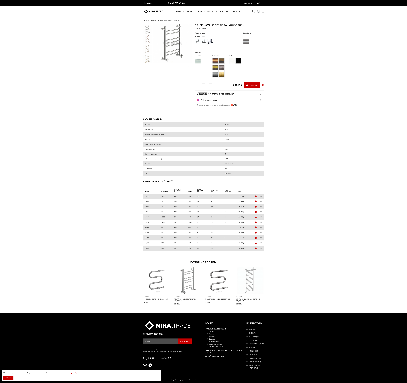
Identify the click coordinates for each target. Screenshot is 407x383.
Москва (252, 329)
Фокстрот (212, 334)
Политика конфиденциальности (231, 380)
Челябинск (254, 351)
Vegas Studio (193, 380)
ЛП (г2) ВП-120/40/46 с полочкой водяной (248, 300)
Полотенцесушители (165, 20)
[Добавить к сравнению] (262, 85)
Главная (180, 11)
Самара (252, 333)
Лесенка (211, 331)
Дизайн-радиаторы (214, 356)
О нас (200, 11)
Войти (259, 3)
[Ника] (167, 325)
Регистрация (247, 3)
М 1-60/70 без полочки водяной (217, 299)
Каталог (190, 11)
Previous (147, 64)
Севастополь (255, 358)
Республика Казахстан (254, 366)
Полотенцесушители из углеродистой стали (224, 351)
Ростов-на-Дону (256, 344)
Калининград (255, 362)
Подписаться (184, 341)
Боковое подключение (216, 346)
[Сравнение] (258, 11)
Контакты (236, 11)
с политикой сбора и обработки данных (73, 373)
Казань (252, 347)
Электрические (214, 341)
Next (147, 24)
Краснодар (148, 3)
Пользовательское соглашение (254, 380)
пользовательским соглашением (171, 351)
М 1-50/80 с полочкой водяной (155, 299)
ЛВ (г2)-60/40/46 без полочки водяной (185, 300)
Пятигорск (254, 355)
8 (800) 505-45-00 (157, 358)
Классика (212, 336)
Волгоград (253, 340)
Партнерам (223, 11)
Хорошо (8, 377)
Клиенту (211, 11)
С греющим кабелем (215, 344)
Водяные (177, 20)
